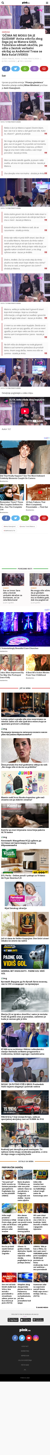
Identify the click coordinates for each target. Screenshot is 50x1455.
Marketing (25, 1351)
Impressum (25, 1356)
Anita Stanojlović (10, 526)
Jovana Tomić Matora (27, 526)
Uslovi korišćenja (25, 1360)
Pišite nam (25, 1365)
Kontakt (25, 1346)
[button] (3, 584)
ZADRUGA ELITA (9, 530)
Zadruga (6, 32)
